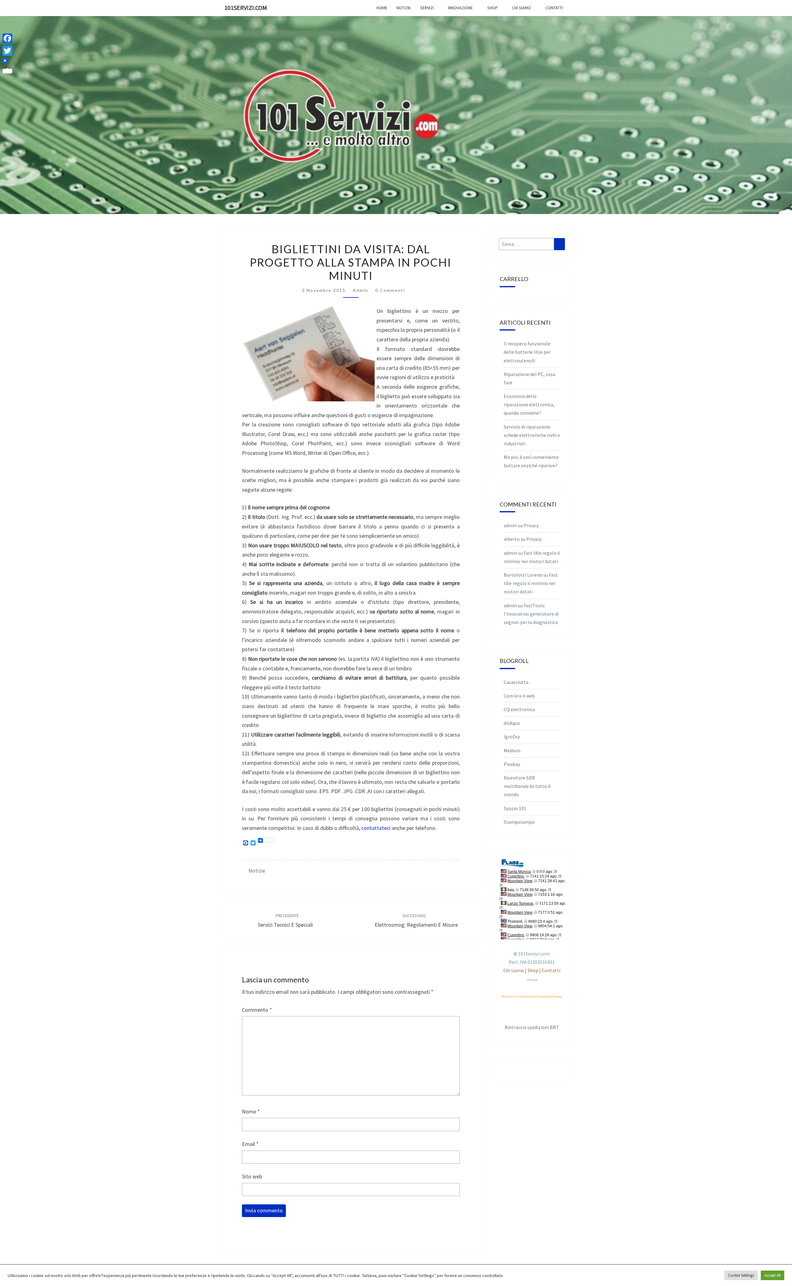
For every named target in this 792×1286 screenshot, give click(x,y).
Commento (257, 1009)
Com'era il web (519, 696)
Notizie (404, 8)
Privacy (531, 525)
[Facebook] (7, 38)
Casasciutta (516, 682)
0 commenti (390, 290)
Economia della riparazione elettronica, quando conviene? (529, 404)
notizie (256, 870)
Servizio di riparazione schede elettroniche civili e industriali (532, 435)
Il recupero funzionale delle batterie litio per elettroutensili (527, 351)
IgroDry (512, 736)
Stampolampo (519, 822)
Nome (251, 1111)
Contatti (554, 8)
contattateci (375, 827)
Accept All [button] (772, 1275)
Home (382, 8)
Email (250, 1143)
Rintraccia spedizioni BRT (532, 1027)
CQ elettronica (519, 709)
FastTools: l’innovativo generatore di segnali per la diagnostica (531, 613)
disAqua (512, 723)
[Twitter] (7, 51)
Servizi (427, 8)
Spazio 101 (515, 808)
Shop (492, 8)
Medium (512, 750)
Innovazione (460, 8)
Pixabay (512, 764)
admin (360, 290)
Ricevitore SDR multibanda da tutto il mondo (527, 786)
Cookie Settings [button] (741, 1275)
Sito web (252, 1176)
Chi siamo (521, 8)
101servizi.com (245, 7)
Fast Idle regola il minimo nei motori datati (531, 583)
